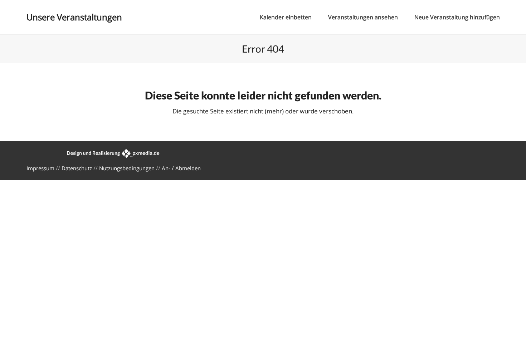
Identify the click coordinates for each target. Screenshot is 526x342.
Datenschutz (77, 168)
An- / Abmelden (181, 168)
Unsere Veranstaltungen (74, 17)
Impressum (40, 168)
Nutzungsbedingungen (127, 168)
